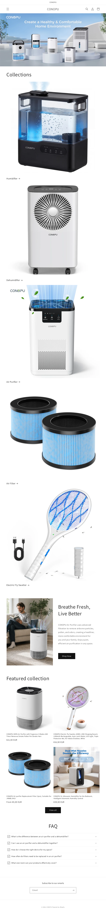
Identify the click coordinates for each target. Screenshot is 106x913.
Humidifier (11, 178)
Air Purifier (11, 381)
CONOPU (49, 907)
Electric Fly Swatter (16, 585)
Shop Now (66, 656)
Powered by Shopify (58, 907)
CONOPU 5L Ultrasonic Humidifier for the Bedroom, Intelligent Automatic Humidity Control (73, 797)
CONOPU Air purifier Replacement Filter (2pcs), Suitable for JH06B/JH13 (28, 797)
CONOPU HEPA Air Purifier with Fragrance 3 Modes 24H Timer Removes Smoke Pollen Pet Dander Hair (27, 735)
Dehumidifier (13, 280)
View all (53, 810)
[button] (8, 9)
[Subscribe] (73, 890)
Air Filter (10, 483)
